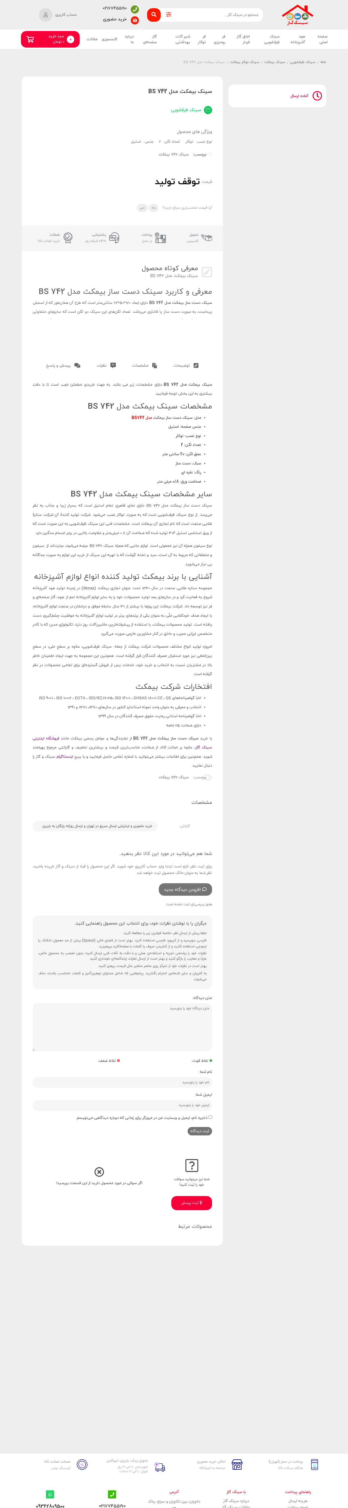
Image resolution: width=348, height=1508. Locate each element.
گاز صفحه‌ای (150, 39)
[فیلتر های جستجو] (168, 15)
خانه (323, 62)
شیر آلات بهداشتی (182, 39)
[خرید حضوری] (135, 20)
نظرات (102, 365)
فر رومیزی (219, 39)
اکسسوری (109, 39)
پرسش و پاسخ (59, 365)
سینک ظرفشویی (272, 39)
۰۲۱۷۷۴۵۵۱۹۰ (115, 8)
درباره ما (129, 39)
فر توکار (202, 39)
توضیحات (182, 365)
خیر (142, 207)
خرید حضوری (115, 19)
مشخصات (141, 365)
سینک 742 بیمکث (174, 154)
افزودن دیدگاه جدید (182, 890)
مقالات (92, 39)
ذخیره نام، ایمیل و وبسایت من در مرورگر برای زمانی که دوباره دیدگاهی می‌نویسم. (141, 1117)
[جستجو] (154, 15)
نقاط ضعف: (107, 1060)
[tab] (186, 364)
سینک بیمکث (274, 62)
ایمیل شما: (203, 1094)
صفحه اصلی (323, 39)
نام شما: (205, 1072)
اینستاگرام (65, 756)
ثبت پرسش (190, 1203)
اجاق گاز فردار (243, 39)
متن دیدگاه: (202, 998)
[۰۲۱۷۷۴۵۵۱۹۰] (135, 9)
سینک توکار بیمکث (244, 62)
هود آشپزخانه (298, 39)
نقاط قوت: (199, 1060)
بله (154, 207)
